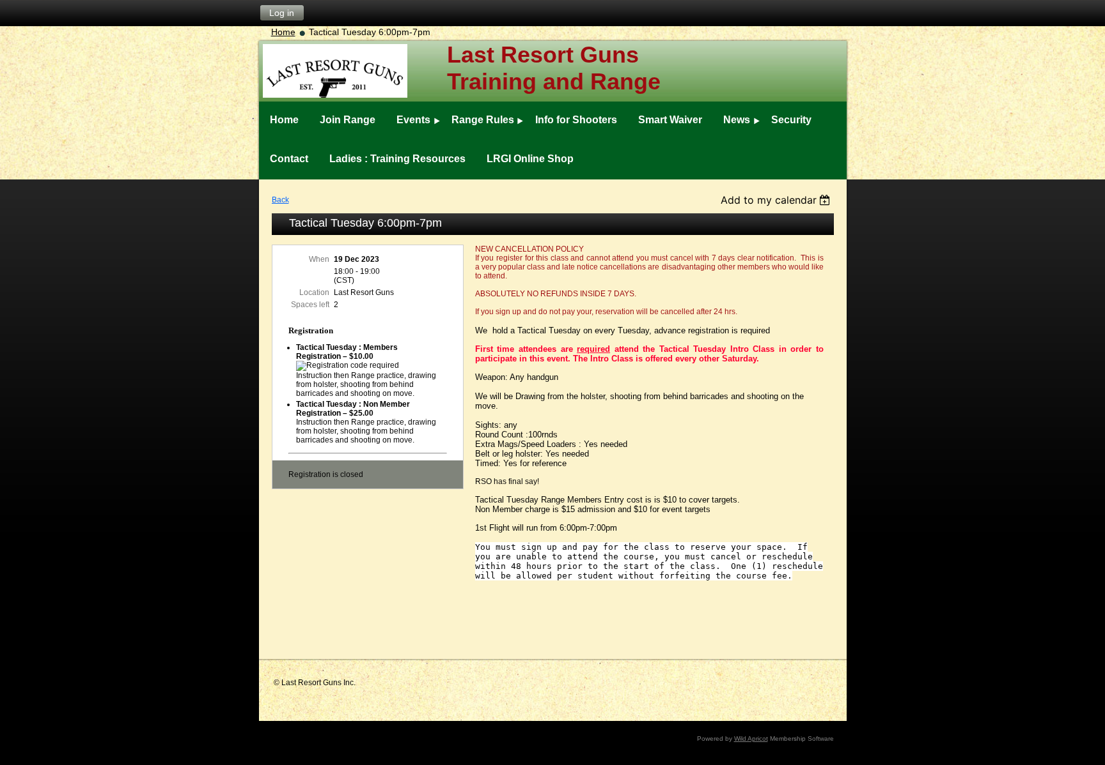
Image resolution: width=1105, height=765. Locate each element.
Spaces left (310, 304)
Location (314, 292)
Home (283, 32)
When (319, 259)
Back (280, 199)
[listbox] (777, 200)
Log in (281, 13)
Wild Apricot (751, 738)
